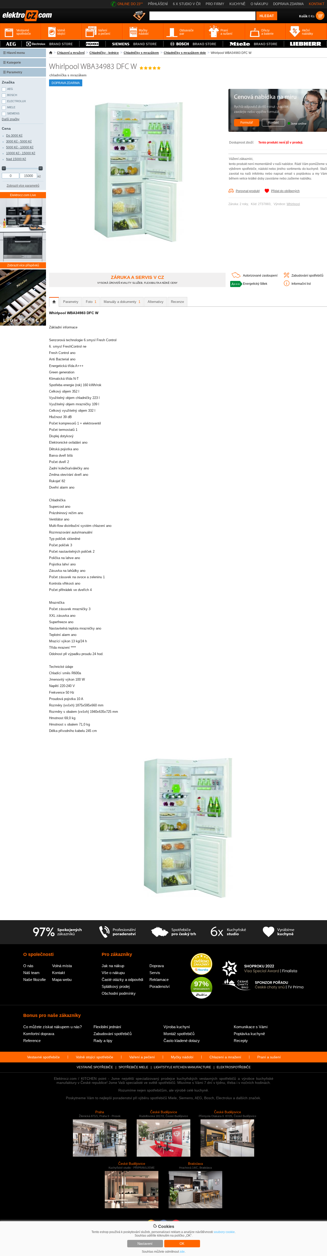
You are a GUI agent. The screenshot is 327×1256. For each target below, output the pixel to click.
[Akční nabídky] (139, 16)
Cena (6, 128)
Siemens (13, 113)
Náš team (31, 972)
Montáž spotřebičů (179, 1034)
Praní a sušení (269, 1057)
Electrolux (16, 101)
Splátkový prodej (116, 986)
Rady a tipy (103, 1040)
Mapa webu (62, 979)
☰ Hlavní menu (14, 53)
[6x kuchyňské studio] (228, 932)
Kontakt (273, 122)
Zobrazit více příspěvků (23, 265)
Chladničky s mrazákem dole (185, 53)
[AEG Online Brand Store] (10, 44)
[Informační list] (286, 285)
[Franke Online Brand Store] (92, 44)
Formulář (246, 122)
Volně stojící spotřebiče (94, 1057)
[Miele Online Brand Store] (253, 44)
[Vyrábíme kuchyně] (278, 932)
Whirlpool (293, 204)
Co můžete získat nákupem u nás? (52, 1027)
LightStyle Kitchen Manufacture (182, 1067)
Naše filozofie (34, 979)
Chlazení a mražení (71, 53)
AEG (10, 88)
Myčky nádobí (182, 1057)
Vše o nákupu (113, 972)
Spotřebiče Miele (133, 1067)
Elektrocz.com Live (23, 195)
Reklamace (159, 979)
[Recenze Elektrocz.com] (201, 964)
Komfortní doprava (38, 1034)
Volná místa (62, 966)
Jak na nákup (113, 966)
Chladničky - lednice (104, 53)
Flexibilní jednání (107, 1027)
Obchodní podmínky (119, 993)
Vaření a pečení (142, 1057)
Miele (11, 107)
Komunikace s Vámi (250, 1027)
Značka (8, 82)
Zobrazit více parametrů (23, 185)
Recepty (241, 1040)
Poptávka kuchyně (249, 1034)
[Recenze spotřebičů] (57, 932)
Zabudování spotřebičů (307, 275)
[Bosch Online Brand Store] (193, 44)
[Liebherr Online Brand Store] (305, 44)
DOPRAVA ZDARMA (288, 4)
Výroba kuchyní (177, 1027)
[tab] (54, 302)
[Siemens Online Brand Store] (135, 44)
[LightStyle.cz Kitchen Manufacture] (23, 297)
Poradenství (159, 986)
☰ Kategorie (12, 62)
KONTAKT (316, 4)
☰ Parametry (12, 72)
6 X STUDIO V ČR (187, 4)
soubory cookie (224, 1232)
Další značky (10, 119)
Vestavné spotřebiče (43, 1057)
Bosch (12, 95)
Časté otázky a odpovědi (122, 979)
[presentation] (54, 301)
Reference (32, 1040)
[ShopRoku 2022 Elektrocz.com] (263, 969)
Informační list (301, 284)
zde (182, 1251)
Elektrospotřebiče (234, 1067)
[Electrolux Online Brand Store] (50, 44)
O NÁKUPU (259, 4)
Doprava (156, 966)
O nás (28, 966)
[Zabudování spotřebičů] (286, 276)
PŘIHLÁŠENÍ (158, 4)
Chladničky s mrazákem (141, 53)
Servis (154, 972)
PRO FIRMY (215, 4)
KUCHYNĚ (237, 4)
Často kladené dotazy (182, 1040)
